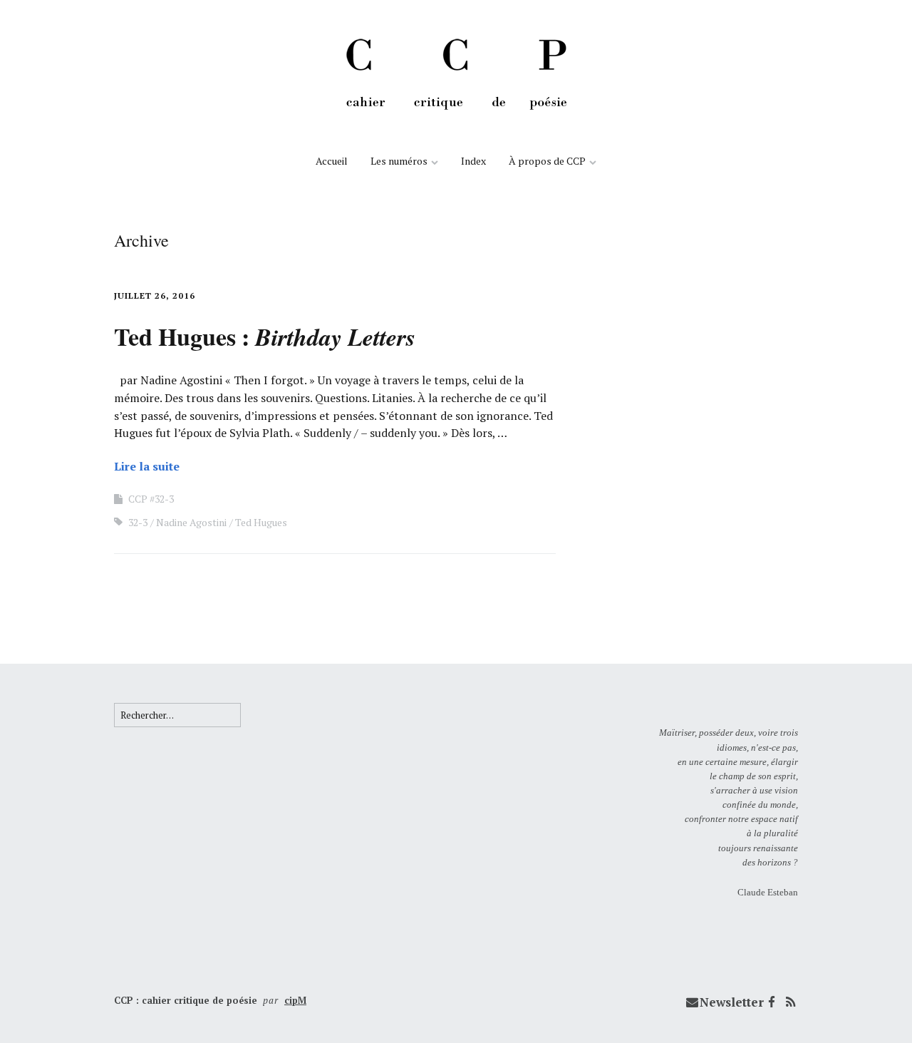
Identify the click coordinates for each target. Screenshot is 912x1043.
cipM (295, 1000)
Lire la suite (147, 466)
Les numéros (399, 161)
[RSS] (790, 1002)
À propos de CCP (547, 161)
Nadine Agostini (191, 522)
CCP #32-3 (151, 498)
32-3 (137, 522)
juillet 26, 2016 (154, 295)
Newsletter (732, 1002)
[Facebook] (771, 1002)
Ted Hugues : (264, 336)
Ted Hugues (261, 522)
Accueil (332, 161)
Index (473, 161)
